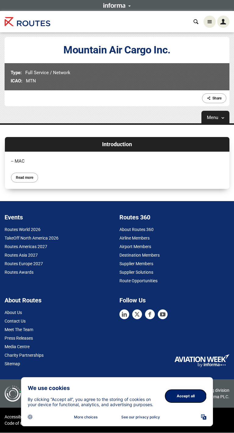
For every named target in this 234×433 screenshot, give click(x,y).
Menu (213, 117)
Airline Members (134, 238)
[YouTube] (163, 314)
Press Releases (19, 338)
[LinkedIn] (124, 314)
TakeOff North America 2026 (31, 238)
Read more (24, 177)
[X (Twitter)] (137, 314)
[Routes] (27, 22)
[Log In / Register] (223, 22)
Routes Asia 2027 (21, 255)
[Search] (196, 22)
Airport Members (135, 246)
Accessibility (16, 416)
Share (217, 98)
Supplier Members (136, 263)
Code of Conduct (20, 423)
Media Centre (17, 346)
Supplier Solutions (136, 272)
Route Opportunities (138, 280)
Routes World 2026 (23, 229)
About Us (13, 312)
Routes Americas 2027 (26, 246)
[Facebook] (150, 314)
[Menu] (210, 22)
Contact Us (15, 321)
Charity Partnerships (24, 355)
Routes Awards (19, 272)
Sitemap (12, 363)
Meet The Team (19, 329)
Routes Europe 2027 (24, 263)
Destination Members (139, 255)
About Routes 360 (136, 229)
